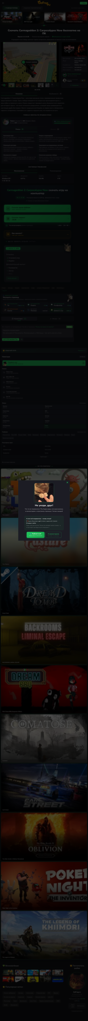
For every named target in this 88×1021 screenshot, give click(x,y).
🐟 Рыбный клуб (35, 534)
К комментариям (53, 535)
